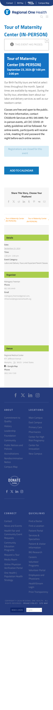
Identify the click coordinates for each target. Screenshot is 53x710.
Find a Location (36, 526)
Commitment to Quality (12, 419)
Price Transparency (38, 592)
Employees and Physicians (36, 577)
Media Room (10, 559)
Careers (33, 557)
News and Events (13, 526)
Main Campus (36, 418)
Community (10, 440)
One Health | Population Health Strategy (13, 576)
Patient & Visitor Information (37, 545)
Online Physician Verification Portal (13, 566)
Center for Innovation (34, 447)
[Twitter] (23, 395)
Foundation (10, 436)
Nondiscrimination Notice (13, 460)
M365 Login (17, 610)
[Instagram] (38, 395)
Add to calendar (21, 170)
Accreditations (11, 454)
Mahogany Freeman (12, 281)
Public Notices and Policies (13, 447)
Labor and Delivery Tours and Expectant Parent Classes (26, 263)
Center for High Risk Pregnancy (36, 438)
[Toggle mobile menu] (47, 16)
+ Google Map (12, 366)
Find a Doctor (35, 521)
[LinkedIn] (30, 395)
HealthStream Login (36, 585)
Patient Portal (36, 531)
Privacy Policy (30, 603)
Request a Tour (12, 555)
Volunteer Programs (34, 563)
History (8, 426)
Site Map (43, 603)
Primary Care (35, 427)
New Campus (35, 454)
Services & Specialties (34, 537)
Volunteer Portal (37, 570)
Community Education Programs (10, 546)
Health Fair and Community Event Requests (13, 534)
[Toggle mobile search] (41, 16)
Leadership (10, 431)
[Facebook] (16, 395)
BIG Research (35, 552)
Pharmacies (35, 432)
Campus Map (11, 467)
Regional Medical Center (13, 355)
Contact (8, 521)
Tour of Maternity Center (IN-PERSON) (15, 219)
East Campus (35, 422)
